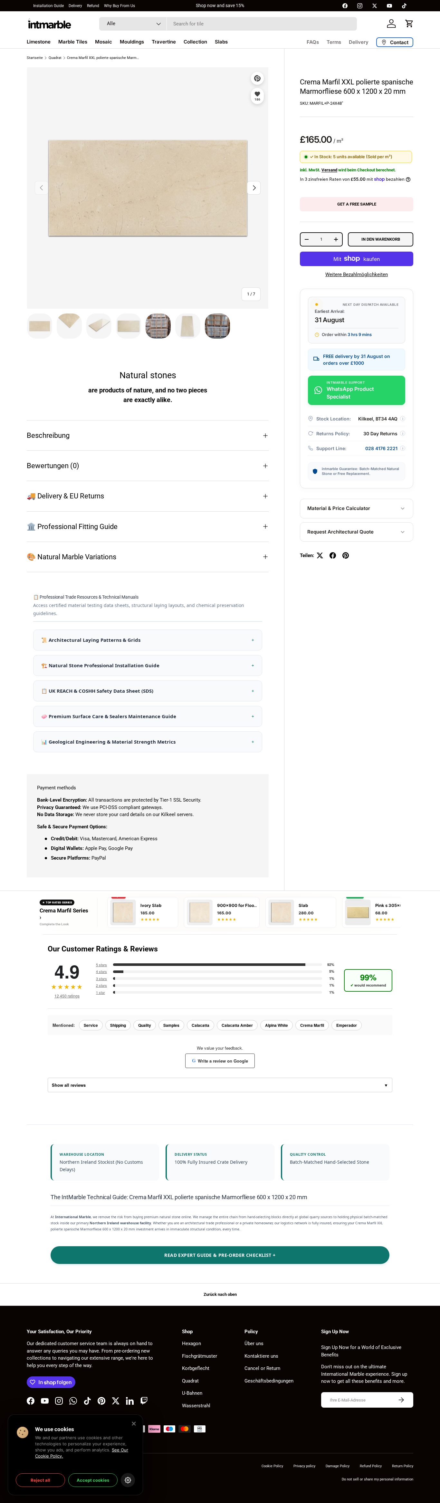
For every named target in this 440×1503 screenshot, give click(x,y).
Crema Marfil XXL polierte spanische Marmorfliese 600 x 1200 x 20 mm (103, 58)
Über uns (253, 1343)
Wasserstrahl (196, 1406)
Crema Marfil (312, 1025)
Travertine (164, 42)
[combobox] (228, 24)
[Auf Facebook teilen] (332, 555)
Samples (171, 1025)
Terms (334, 42)
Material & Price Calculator (338, 508)
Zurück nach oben (220, 1294)
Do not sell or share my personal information (377, 1479)
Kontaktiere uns (261, 1356)
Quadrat (55, 58)
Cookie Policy (272, 1466)
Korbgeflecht (195, 1368)
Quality (144, 1025)
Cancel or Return (262, 1368)
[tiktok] (404, 5)
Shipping (118, 1025)
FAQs (313, 42)
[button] (409, 23)
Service (91, 1025)
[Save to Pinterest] (257, 78)
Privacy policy (304, 1466)
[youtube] (389, 5)
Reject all (40, 1480)
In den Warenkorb (380, 239)
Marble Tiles (72, 42)
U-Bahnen (192, 1393)
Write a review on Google (220, 1061)
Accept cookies (93, 1480)
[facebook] (345, 5)
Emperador (346, 1025)
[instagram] (359, 5)
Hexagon (191, 1343)
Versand (329, 170)
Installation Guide (48, 6)
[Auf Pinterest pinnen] (345, 555)
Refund (93, 6)
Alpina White (276, 1025)
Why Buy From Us (119, 6)
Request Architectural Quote (340, 532)
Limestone (39, 42)
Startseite (35, 58)
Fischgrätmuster (199, 1356)
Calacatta (200, 1025)
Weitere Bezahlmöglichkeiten (356, 274)
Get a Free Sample (356, 204)
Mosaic (103, 42)
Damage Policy (337, 1466)
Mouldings (132, 42)
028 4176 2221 (381, 448)
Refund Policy (371, 1466)
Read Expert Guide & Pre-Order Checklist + (219, 1255)
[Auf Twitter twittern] (319, 555)
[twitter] (374, 5)
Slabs (221, 42)
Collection (195, 42)
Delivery (75, 6)
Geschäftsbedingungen (268, 1381)
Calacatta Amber (237, 1025)
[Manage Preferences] (128, 1480)
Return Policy (402, 1466)
